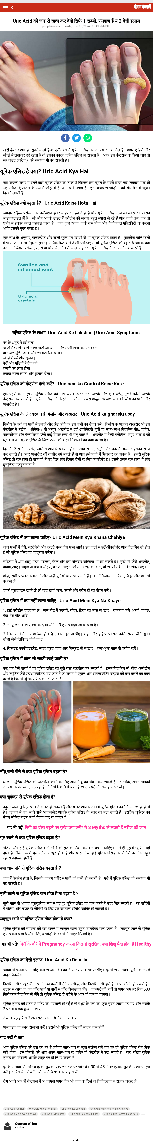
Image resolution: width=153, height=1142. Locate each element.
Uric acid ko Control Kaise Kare (121, 1114)
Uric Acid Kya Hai (14, 1108)
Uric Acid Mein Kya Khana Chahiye (109, 1108)
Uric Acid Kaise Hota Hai (42, 1108)
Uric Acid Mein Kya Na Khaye (20, 1114)
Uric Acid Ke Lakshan (73, 1108)
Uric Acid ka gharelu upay (84, 1114)
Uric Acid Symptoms (53, 1114)
